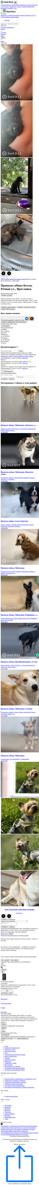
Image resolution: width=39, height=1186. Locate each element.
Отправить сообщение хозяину (26, 307)
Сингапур (8, 1112)
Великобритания (10, 1117)
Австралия (8, 1105)
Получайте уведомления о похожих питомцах (19, 1087)
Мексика (7, 1110)
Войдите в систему (7, 1038)
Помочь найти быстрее (8, 309)
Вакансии (4, 8)
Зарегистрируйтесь (22, 1038)
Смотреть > (19, 913)
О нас (15, 8)
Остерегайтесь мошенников (10, 17)
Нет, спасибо (5, 960)
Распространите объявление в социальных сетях (20, 1079)
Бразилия (8, 1107)
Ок (2, 963)
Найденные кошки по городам (16, 1133)
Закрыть (11, 379)
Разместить (4, 934)
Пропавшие (17, 279)
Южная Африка (10, 1114)
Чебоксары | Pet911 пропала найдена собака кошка (17, 356)
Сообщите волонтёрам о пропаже (15, 1082)
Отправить (5, 379)
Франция (7, 1109)
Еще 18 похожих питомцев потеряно (19, 909)
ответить (25, 358)
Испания (7, 1115)
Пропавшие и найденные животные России (15, 1126)
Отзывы (10, 8)
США (6, 1119)
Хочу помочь (14, 960)
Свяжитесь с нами (15, 6)
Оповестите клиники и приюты (15, 1080)
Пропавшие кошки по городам (18, 1134)
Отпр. (21, 351)
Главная (3, 5)
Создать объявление (7, 27)
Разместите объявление (12, 1048)
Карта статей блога (11, 1056)
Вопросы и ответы (7, 15)
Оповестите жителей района (14, 1084)
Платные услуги (30, 15)
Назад (11, 934)
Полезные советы (19, 15)
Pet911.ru (3, 279)
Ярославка (9, 279)
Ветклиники (16, 5)
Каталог (8, 5)
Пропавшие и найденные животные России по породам (19, 1127)
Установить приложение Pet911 (15, 1068)
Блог (7, 6)
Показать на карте (7, 295)
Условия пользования (22, 1129)
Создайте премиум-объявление (15, 1085)
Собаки (23, 279)
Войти (3, 29)
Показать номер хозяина (9, 307)
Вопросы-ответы (25, 5)
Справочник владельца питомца (15, 1054)
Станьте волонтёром (27, 6)
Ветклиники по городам (12, 1066)
